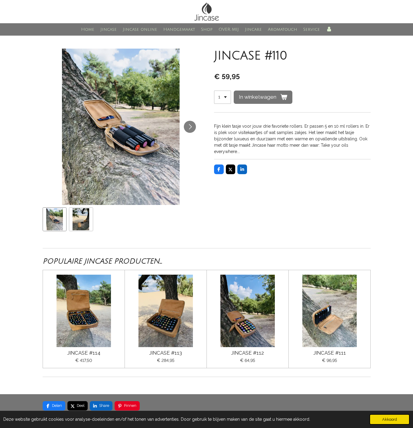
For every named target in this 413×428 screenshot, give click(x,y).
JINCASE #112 (247, 353)
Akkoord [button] (389, 419)
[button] (55, 219)
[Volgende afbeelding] (190, 127)
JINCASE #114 (83, 353)
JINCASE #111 (329, 353)
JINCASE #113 (165, 353)
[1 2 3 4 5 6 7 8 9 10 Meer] (222, 97)
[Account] (329, 29)
